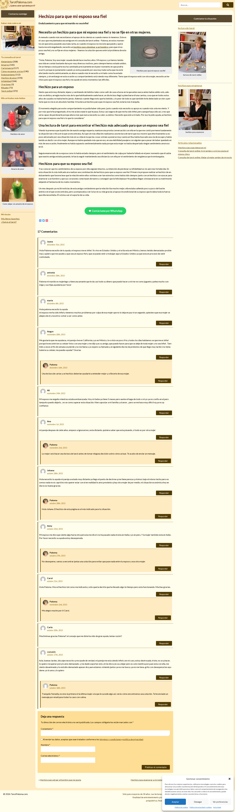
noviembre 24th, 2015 (56, 393)
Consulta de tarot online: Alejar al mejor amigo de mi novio (205, 157)
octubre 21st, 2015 (55, 581)
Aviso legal (217, 807)
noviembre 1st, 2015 (55, 424)
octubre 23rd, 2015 (55, 529)
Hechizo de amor (9, 78)
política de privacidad (133, 739)
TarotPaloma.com (20, 2)
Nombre (45, 744)
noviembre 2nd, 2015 (58, 448)
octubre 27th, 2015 (57, 556)
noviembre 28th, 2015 (56, 334)
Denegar (198, 802)
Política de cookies (181, 807)
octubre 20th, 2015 (55, 630)
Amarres (5, 64)
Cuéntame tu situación (205, 18)
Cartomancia (7, 68)
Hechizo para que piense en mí (192, 147)
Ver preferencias (220, 802)
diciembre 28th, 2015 (56, 275)
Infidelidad (6, 81)
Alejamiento (6, 61)
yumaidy (51, 651)
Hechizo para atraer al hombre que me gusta (60, 780)
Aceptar (175, 802)
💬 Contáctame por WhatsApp (105, 210)
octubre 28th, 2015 (55, 473)
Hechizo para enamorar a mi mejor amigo (150, 780)
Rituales (5, 87)
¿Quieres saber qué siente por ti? (22, 5)
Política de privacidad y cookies (201, 807)
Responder (164, 264)
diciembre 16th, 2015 (58, 368)
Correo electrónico (50, 755)
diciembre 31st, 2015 (55, 244)
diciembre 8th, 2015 (55, 303)
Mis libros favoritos (10, 218)
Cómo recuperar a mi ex (12, 71)
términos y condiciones (110, 739)
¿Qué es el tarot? (9, 222)
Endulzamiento (8, 74)
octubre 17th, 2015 (55, 655)
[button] (229, 778)
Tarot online (6, 91)
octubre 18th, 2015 (57, 688)
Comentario (47, 728)
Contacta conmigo (17, 14)
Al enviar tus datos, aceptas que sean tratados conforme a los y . (93, 739)
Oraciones (6, 84)
